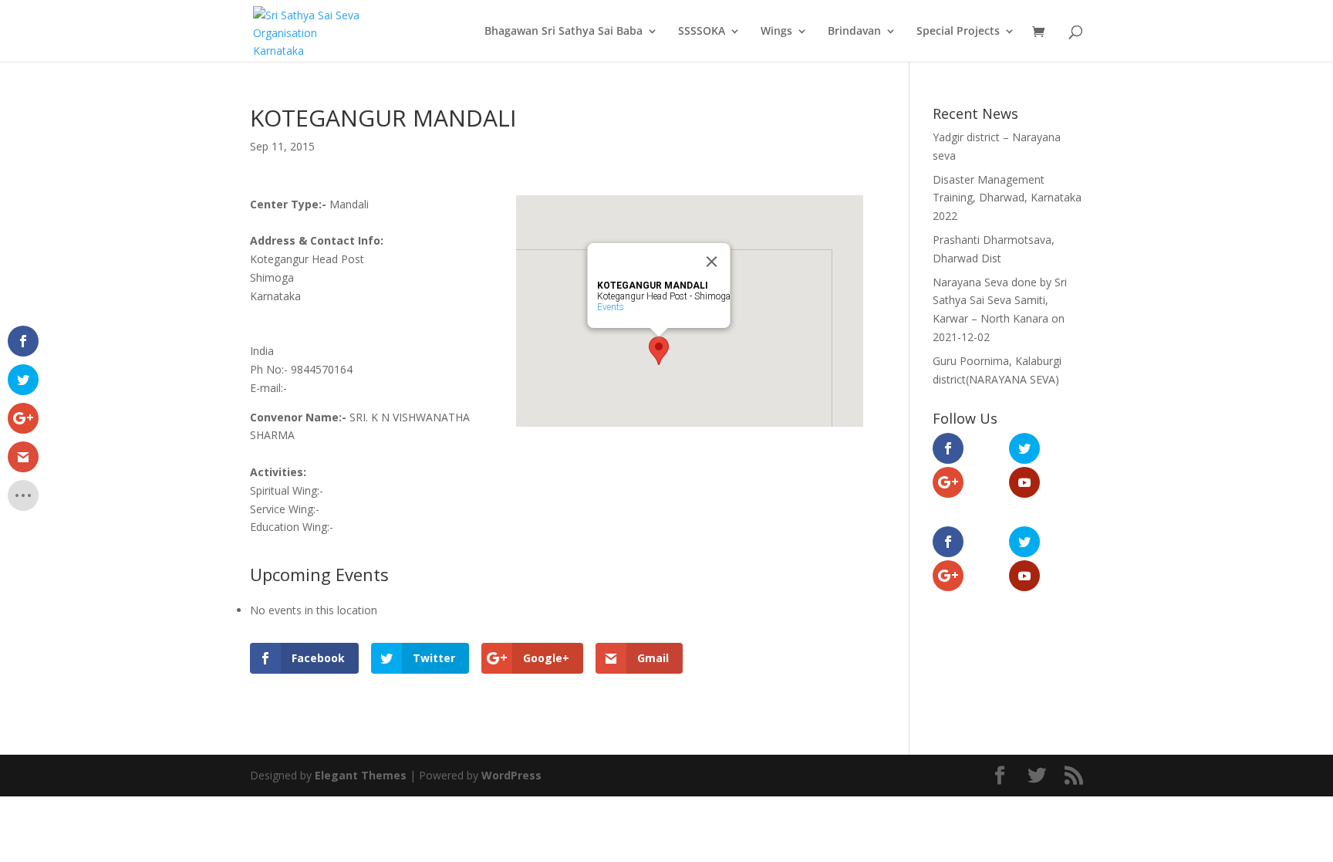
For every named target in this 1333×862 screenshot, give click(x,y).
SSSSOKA (701, 31)
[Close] (712, 261)
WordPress (511, 775)
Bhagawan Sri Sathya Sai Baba (563, 31)
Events (610, 307)
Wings (776, 31)
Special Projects (958, 31)
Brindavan (854, 31)
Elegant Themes (361, 775)
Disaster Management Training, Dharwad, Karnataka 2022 (1007, 198)
